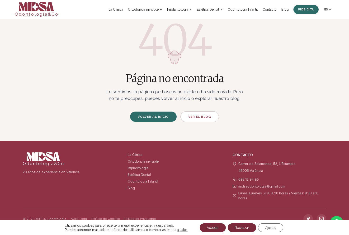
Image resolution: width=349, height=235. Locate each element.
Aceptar (213, 228)
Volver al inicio (153, 116)
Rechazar (242, 228)
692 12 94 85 (248, 179)
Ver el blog (199, 116)
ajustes (182, 230)
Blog (285, 9)
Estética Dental (208, 9)
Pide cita (306, 9)
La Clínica (115, 9)
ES (326, 9)
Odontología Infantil (243, 9)
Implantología (177, 9)
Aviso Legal (79, 219)
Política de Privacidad (140, 219)
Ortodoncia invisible (143, 9)
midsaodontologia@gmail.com (261, 186)
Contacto (270, 9)
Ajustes (270, 228)
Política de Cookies (105, 219)
